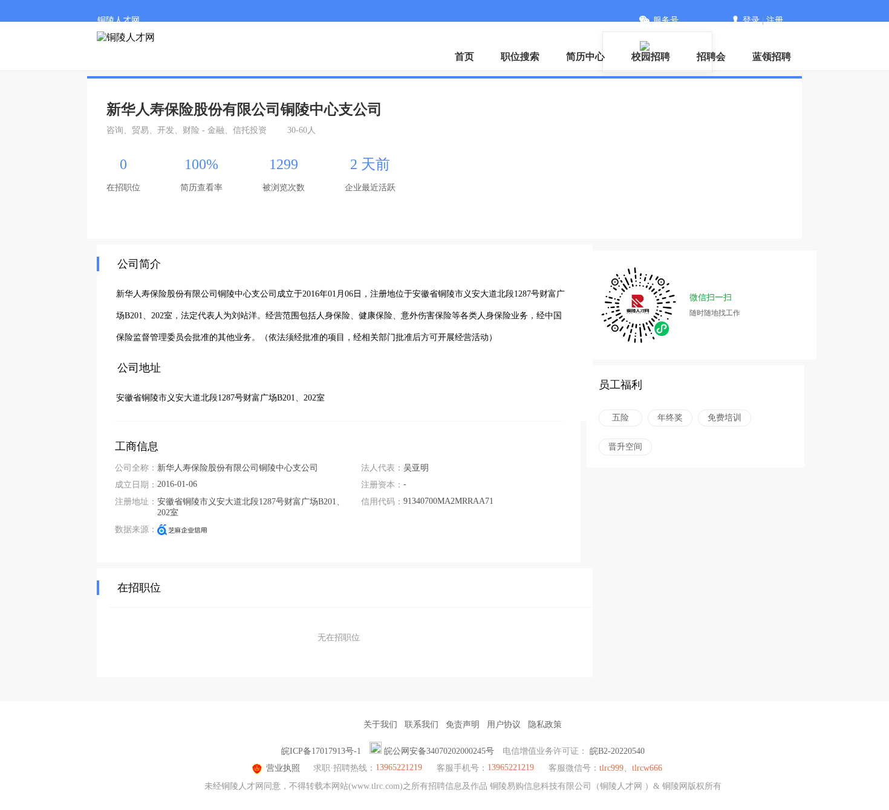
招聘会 (711, 56)
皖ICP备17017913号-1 (321, 751)
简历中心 (585, 56)
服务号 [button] (666, 20)
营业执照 (283, 768)
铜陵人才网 (118, 20)
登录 (751, 20)
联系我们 (421, 724)
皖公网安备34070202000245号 (439, 751)
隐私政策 (545, 724)
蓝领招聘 (771, 56)
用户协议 (504, 724)
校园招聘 (650, 56)
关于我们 (380, 724)
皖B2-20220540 (617, 751)
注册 (774, 20)
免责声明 (463, 724)
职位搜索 (520, 56)
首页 (464, 56)
